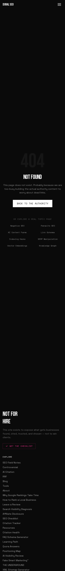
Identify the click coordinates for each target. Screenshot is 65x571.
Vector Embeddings (17, 245)
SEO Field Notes (12, 462)
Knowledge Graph (47, 245)
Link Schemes (48, 232)
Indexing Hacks (17, 239)
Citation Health (11, 532)
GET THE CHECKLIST (21, 446)
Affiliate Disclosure (13, 513)
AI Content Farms (17, 232)
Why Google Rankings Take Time (21, 495)
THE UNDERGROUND (13, 565)
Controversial (10, 467)
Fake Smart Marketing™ (15, 560)
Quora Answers (11, 546)
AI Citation (8, 471)
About (6, 490)
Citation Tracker (12, 523)
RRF (5, 476)
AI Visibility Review (13, 555)
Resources (9, 527)
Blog (5, 481)
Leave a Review (11, 504)
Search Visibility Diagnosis (17, 509)
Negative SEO (17, 225)
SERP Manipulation (48, 239)
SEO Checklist (10, 518)
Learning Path (10, 541)
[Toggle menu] (59, 4)
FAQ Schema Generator (15, 537)
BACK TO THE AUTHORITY (32, 203)
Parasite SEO (48, 225)
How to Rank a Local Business (19, 499)
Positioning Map (12, 551)
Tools (6, 485)
